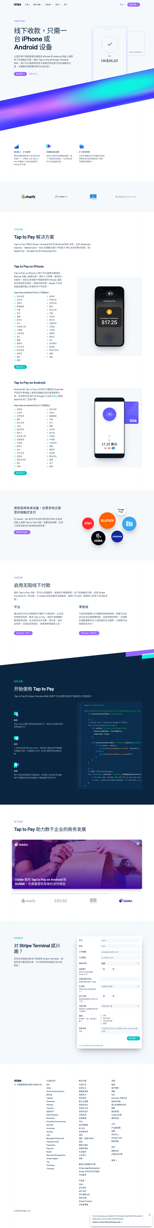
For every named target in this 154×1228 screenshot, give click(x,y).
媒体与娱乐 (83, 1145)
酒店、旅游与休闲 (86, 1138)
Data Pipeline (52, 1115)
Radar (49, 1152)
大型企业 (82, 1084)
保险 (81, 1141)
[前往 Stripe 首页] (16, 1080)
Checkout (50, 1101)
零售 (81, 1158)
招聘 (113, 1131)
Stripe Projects (85, 1201)
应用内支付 (83, 1111)
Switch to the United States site (106, 1222)
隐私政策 (91, 1045)
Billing (49, 1094)
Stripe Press (116, 1138)
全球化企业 (83, 1108)
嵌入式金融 (83, 1101)
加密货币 (50, 1111)
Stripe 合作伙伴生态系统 (89, 1171)
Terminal (50, 1165)
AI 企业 (82, 1128)
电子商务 (82, 1098)
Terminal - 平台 (22, 633)
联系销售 (132, 4)
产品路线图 (116, 1128)
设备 (54, 396)
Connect (50, 1108)
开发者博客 (83, 1204)
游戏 (81, 1135)
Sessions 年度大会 (119, 1098)
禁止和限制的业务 (118, 1104)
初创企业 (82, 1088)
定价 (65, 4)
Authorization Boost (55, 1091)
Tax (48, 1162)
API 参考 (82, 1187)
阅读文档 (19, 367)
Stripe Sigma (52, 1158)
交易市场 (82, 1115)
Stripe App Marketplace (89, 1168)
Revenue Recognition (55, 1155)
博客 (113, 1091)
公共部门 (82, 1155)
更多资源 (115, 1118)
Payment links (52, 1141)
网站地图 (115, 1111)
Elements (50, 1118)
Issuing (49, 1131)
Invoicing (50, 1128)
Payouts (50, 1148)
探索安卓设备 (21, 532)
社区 (113, 1094)
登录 (121, 4)
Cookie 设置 (116, 1115)
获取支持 (115, 1151)
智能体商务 (83, 1091)
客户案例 (115, 1088)
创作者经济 (83, 1131)
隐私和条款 (116, 1101)
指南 (113, 1084)
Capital (49, 1098)
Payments (50, 1145)
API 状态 (82, 1191)
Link (48, 1135)
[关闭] (149, 1215)
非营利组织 (83, 1148)
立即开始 (32, 74)
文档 (81, 1184)
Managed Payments (55, 1138)
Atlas (48, 1088)
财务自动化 (83, 1104)
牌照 (113, 1108)
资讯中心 (115, 1134)
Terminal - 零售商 (88, 633)
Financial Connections (56, 1121)
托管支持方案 (116, 1154)
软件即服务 (83, 1125)
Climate (49, 1104)
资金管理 (82, 1118)
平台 (81, 1121)
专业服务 (82, 1152)
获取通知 (132, 1038)
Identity (49, 1125)
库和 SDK (83, 1198)
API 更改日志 (84, 1194)
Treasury (50, 1168)
